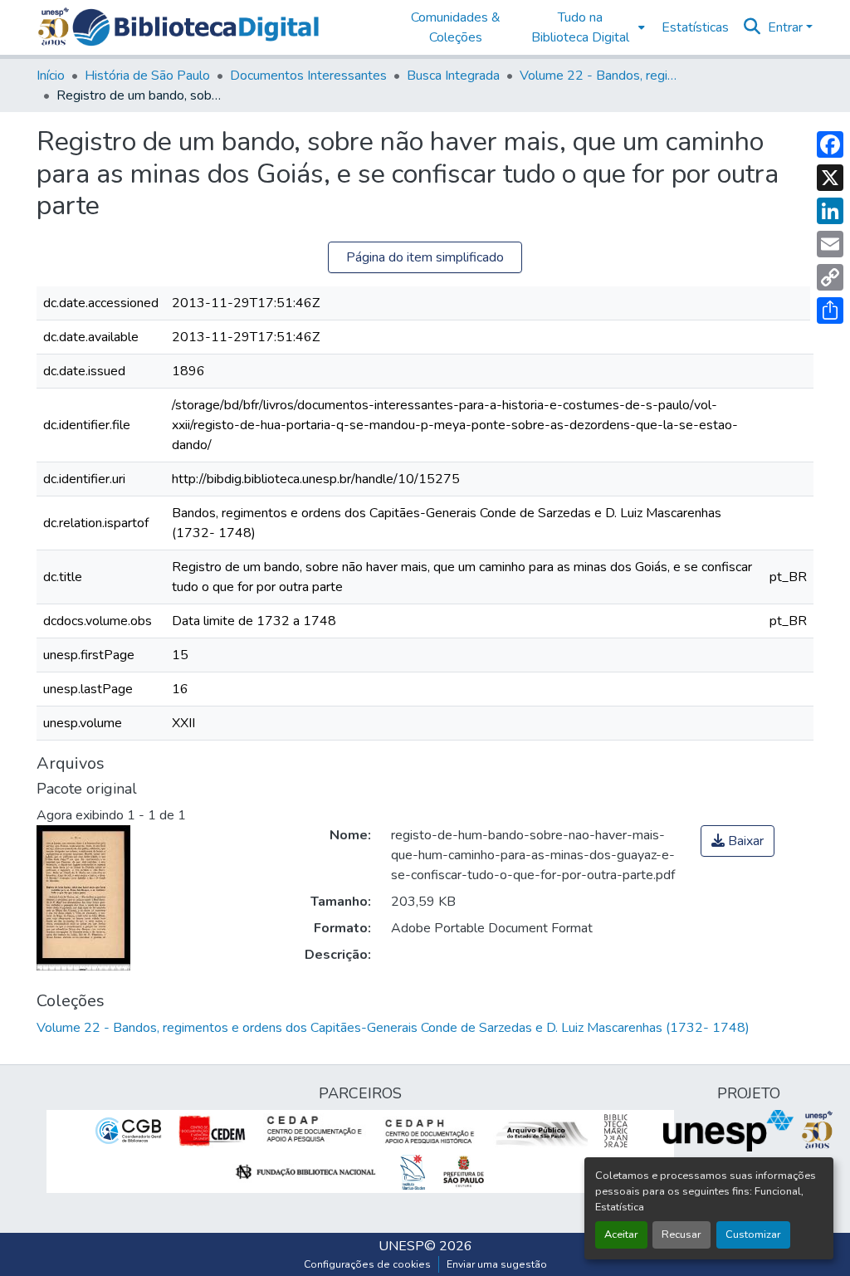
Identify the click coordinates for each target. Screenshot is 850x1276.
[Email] (830, 244)
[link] (737, 841)
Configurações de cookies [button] (367, 1264)
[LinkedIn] (830, 210)
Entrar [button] (787, 27)
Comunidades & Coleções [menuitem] (456, 27)
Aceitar (621, 1234)
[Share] (830, 310)
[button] (195, 27)
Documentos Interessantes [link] (308, 75)
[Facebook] (830, 144)
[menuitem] (584, 27)
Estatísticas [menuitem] (695, 27)
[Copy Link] (830, 277)
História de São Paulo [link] (147, 75)
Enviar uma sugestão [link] (497, 1264)
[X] (830, 177)
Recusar (681, 1234)
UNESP (401, 1246)
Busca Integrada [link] (453, 75)
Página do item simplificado (425, 257)
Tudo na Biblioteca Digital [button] (580, 27)
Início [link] (51, 75)
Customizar (753, 1234)
